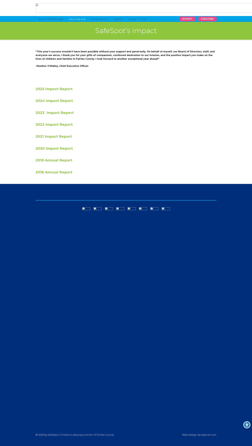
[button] (65, 19)
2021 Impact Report (54, 136)
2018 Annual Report (54, 172)
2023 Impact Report (55, 113)
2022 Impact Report (54, 124)
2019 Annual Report (54, 160)
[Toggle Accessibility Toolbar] (246, 424)
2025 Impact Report (54, 89)
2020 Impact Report (54, 148)
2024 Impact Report (54, 101)
